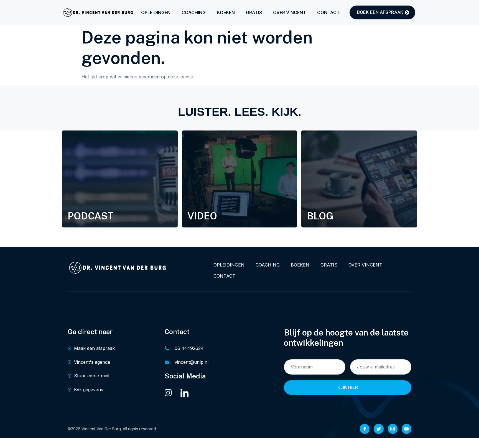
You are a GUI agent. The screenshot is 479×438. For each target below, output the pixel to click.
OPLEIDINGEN (155, 12)
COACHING (194, 12)
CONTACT (328, 12)
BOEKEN (226, 12)
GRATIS (254, 12)
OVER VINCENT (289, 12)
